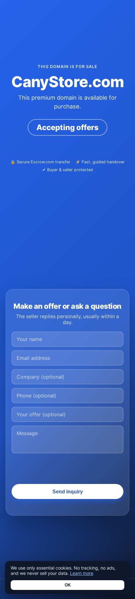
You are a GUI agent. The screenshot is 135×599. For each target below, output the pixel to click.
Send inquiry (67, 491)
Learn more (81, 573)
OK (68, 585)
